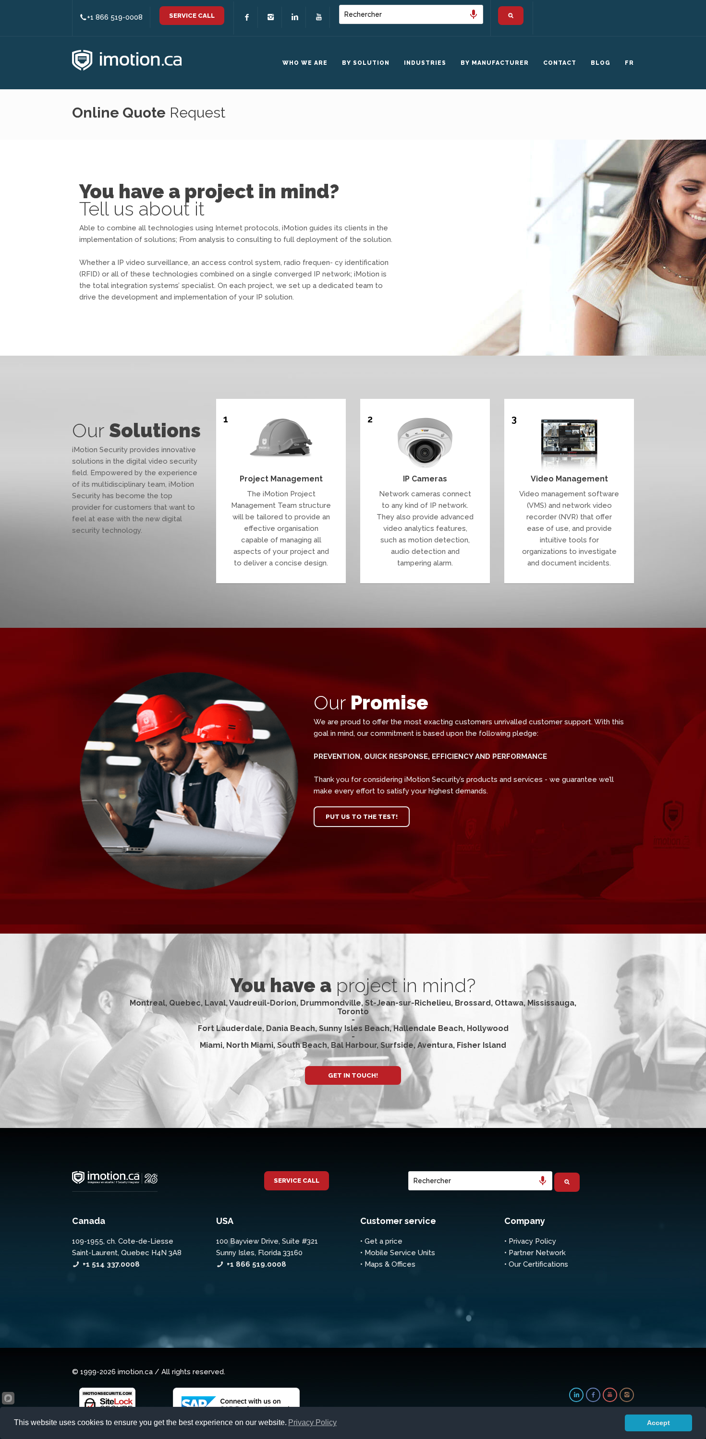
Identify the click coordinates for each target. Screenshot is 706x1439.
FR (629, 63)
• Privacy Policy (530, 1241)
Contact (559, 63)
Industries (425, 63)
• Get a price (381, 1241)
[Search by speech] (473, 14)
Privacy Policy (312, 1422)
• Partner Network (535, 1252)
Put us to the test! (362, 816)
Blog (600, 63)
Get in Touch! (353, 1075)
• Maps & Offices (387, 1264)
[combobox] (411, 14)
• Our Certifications (536, 1264)
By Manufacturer (495, 63)
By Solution (366, 63)
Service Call (192, 15)
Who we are (305, 63)
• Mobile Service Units (397, 1252)
